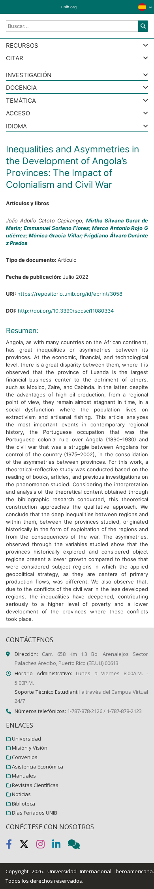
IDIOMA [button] (16, 126)
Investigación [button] (28, 75)
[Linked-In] (60, 845)
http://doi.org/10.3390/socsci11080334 (66, 310)
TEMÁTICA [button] (21, 101)
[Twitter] (27, 845)
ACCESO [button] (18, 113)
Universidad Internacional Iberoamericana (100, 871)
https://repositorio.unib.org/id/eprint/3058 (69, 294)
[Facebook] (12, 845)
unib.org (69, 6)
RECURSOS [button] (22, 46)
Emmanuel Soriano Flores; (58, 228)
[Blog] (77, 845)
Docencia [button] (21, 88)
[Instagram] (44, 845)
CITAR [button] (14, 58)
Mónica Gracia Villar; (57, 235)
